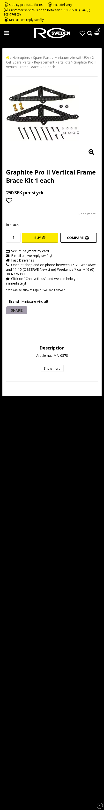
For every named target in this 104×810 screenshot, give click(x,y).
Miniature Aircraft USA (71, 57)
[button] (82, 33)
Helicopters (21, 57)
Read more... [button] (88, 214)
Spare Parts (42, 57)
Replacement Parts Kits (52, 62)
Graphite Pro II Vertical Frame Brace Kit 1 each (51, 64)
